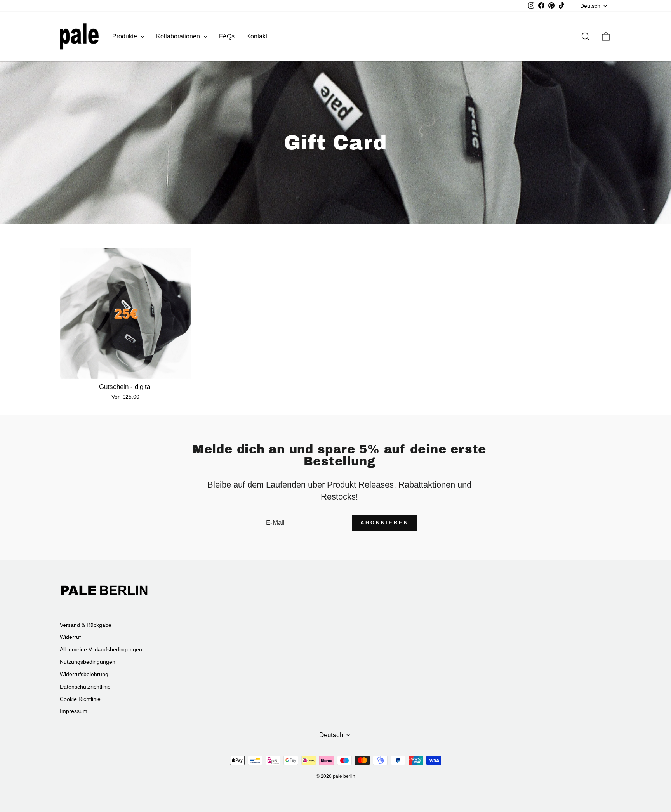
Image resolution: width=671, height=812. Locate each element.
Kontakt (256, 36)
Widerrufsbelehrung (84, 674)
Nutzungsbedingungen (87, 662)
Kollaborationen (179, 36)
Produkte (125, 36)
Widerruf (70, 637)
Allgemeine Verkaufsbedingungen (101, 649)
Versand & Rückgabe (85, 625)
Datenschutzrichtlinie (85, 687)
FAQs (227, 36)
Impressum (73, 711)
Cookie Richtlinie (80, 699)
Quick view (125, 370)
